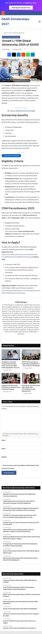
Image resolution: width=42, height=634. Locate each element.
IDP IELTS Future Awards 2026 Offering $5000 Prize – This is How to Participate (31, 363)
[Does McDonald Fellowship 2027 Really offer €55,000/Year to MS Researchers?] (31, 378)
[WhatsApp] (28, 55)
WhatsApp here (30, 3)
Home (5, 33)
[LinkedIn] (19, 55)
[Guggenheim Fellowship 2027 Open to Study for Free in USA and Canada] (11, 378)
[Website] (15, 337)
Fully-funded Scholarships (16, 33)
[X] (14, 55)
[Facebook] (9, 55)
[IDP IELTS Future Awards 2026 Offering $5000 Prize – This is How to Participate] (31, 354)
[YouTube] (26, 337)
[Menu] (40, 22)
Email (4, 448)
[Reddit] (23, 55)
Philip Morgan (6, 49)
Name (4, 440)
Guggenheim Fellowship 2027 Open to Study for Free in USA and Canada (11, 387)
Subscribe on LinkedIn (11, 156)
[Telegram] (33, 55)
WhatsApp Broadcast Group (21, 7)
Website (4, 457)
